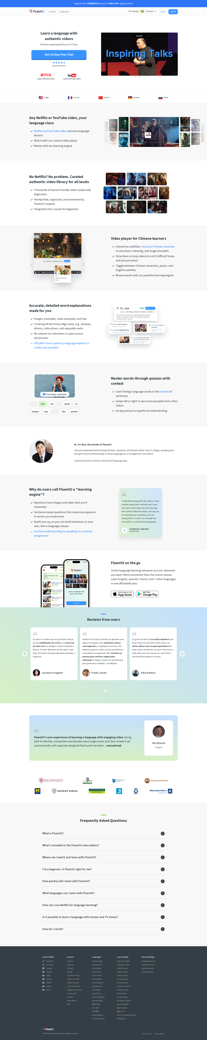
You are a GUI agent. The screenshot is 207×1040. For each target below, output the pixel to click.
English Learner (122, 972)
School (103, 9)
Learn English (96, 968)
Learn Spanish (97, 965)
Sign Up (173, 11)
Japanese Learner (123, 986)
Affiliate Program (73, 983)
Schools (52, 11)
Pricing (69, 972)
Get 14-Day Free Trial (59, 54)
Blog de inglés (122, 1008)
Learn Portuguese (98, 997)
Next (182, 654)
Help (68, 1004)
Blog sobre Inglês (123, 961)
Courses (70, 961)
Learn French (96, 972)
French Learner (122, 975)
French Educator (147, 972)
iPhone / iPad (71, 993)
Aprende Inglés (97, 1001)
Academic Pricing (73, 975)
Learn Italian (96, 990)
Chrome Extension (73, 986)
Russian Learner (122, 990)
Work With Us (72, 1001)
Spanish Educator (148, 965)
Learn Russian (97, 986)
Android (70, 997)
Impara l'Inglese (97, 1015)
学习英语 (95, 1011)
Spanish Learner (122, 968)
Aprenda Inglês (97, 961)
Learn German (97, 979)
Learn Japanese (97, 983)
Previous (25, 654)
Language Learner (123, 965)
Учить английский (98, 1018)
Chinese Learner (123, 979)
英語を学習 (96, 1004)
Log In (163, 11)
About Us (70, 965)
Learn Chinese (97, 975)
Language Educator (148, 961)
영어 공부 (95, 1008)
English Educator (148, 968)
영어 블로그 (121, 1018)
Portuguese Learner (124, 1001)
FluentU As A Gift (73, 979)
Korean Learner (122, 997)
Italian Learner (122, 993)
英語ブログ (121, 1011)
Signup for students (74, 990)
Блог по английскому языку (127, 1015)
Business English (123, 1004)
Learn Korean (96, 993)
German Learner (122, 983)
